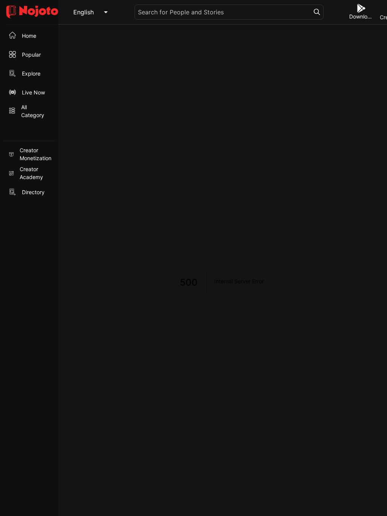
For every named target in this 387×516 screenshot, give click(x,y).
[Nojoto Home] (29, 12)
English (83, 12)
